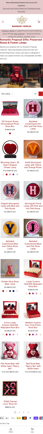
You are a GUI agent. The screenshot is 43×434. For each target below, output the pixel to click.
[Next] (28, 412)
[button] (39, 21)
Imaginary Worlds (8, 31)
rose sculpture (19, 34)
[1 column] (35, 93)
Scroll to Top (4, 423)
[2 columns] (40, 93)
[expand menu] (3, 21)
